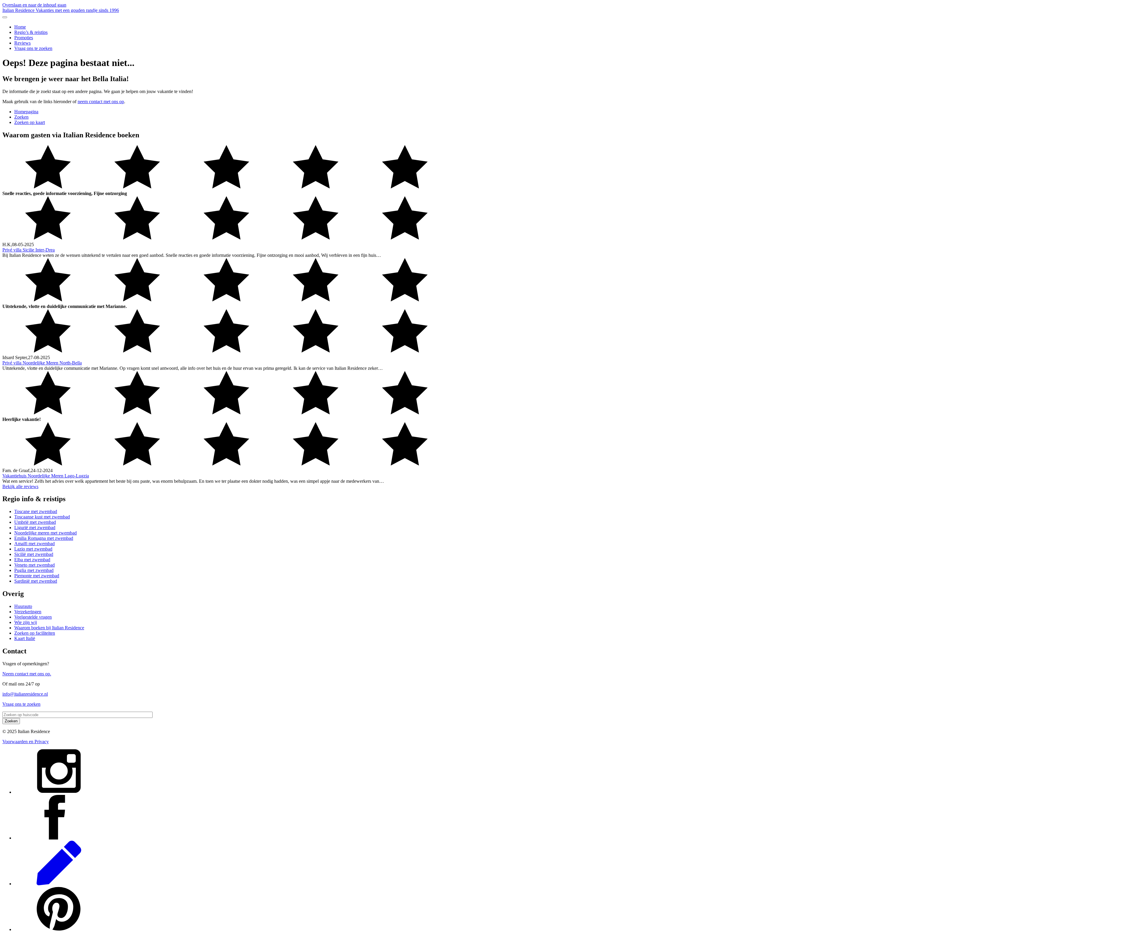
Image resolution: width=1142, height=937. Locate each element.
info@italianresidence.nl (25, 694)
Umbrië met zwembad (35, 522)
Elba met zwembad (32, 559)
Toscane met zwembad (35, 511)
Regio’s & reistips (31, 32)
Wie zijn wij (25, 622)
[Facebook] (58, 837)
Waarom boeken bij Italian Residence (49, 627)
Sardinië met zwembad (35, 581)
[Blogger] (58, 883)
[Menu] (4, 17)
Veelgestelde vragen (33, 617)
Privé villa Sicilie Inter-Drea (28, 249)
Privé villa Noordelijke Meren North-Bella (42, 362)
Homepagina (26, 111)
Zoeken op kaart (29, 122)
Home (20, 26)
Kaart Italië (24, 638)
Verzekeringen (27, 611)
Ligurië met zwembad (34, 527)
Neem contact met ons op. (26, 673)
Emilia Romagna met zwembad (43, 538)
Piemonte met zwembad (36, 575)
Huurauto (23, 606)
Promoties (23, 37)
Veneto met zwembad (34, 564)
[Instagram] (58, 792)
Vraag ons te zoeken (33, 48)
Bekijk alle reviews (20, 486)
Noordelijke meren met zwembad (45, 532)
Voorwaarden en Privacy (25, 741)
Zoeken (21, 117)
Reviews (22, 42)
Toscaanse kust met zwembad (42, 516)
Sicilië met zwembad (33, 554)
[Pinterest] (58, 929)
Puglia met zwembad (34, 570)
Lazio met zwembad (33, 548)
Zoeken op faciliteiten (34, 633)
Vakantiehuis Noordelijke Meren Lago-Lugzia (45, 475)
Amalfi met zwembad (34, 543)
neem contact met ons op (101, 101)
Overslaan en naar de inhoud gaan (34, 4)
